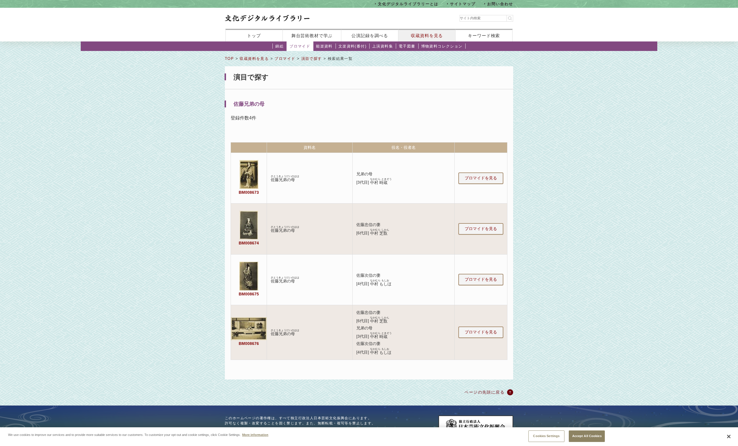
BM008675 (249, 294)
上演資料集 (382, 46)
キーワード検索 (484, 35)
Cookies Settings (546, 436)
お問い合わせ (500, 3)
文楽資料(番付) (352, 46)
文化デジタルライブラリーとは (408, 3)
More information (255, 434)
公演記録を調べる (369, 35)
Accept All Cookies (587, 436)
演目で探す (311, 58)
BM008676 (249, 343)
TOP (229, 58)
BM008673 (249, 192)
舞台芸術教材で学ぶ (312, 35)
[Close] (728, 436)
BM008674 (249, 243)
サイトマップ (463, 3)
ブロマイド (299, 46)
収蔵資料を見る (427, 35)
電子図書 (407, 46)
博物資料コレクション (442, 46)
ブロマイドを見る (481, 178)
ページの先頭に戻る (484, 392)
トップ (254, 35)
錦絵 (279, 46)
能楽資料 (324, 46)
